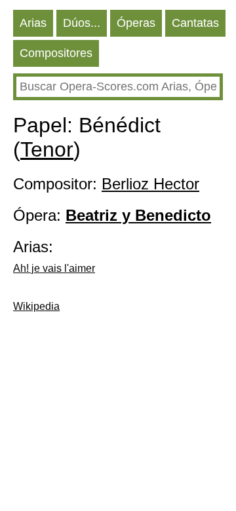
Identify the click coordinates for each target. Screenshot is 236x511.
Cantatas (195, 22)
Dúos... (81, 22)
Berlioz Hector (150, 184)
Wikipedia (36, 306)
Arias (33, 22)
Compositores (56, 53)
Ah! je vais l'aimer (54, 268)
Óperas (136, 22)
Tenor (46, 149)
